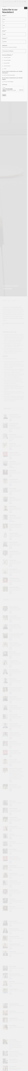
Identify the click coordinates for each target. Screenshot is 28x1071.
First (3, 22)
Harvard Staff (6, 63)
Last (3, 28)
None (5, 69)
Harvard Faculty (7, 57)
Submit (4, 95)
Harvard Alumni (7, 66)
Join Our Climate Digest (8, 81)
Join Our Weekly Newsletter (9, 75)
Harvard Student (7, 60)
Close (26, 8)
